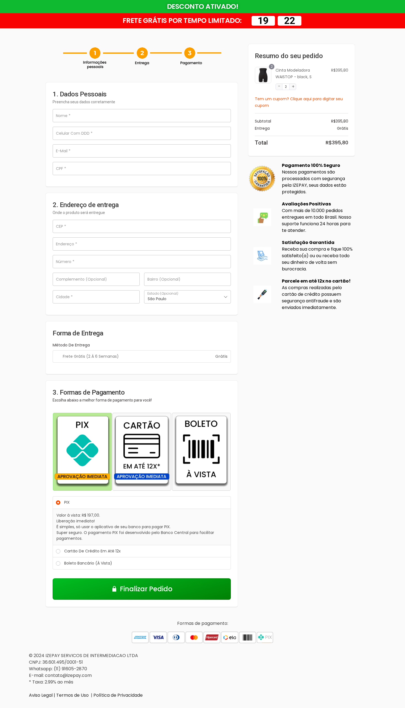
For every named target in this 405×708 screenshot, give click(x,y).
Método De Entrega (71, 345)
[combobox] (187, 296)
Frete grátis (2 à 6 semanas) (91, 356)
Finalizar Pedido (146, 588)
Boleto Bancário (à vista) (88, 563)
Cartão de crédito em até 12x (92, 551)
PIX (67, 502)
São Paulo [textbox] (157, 299)
